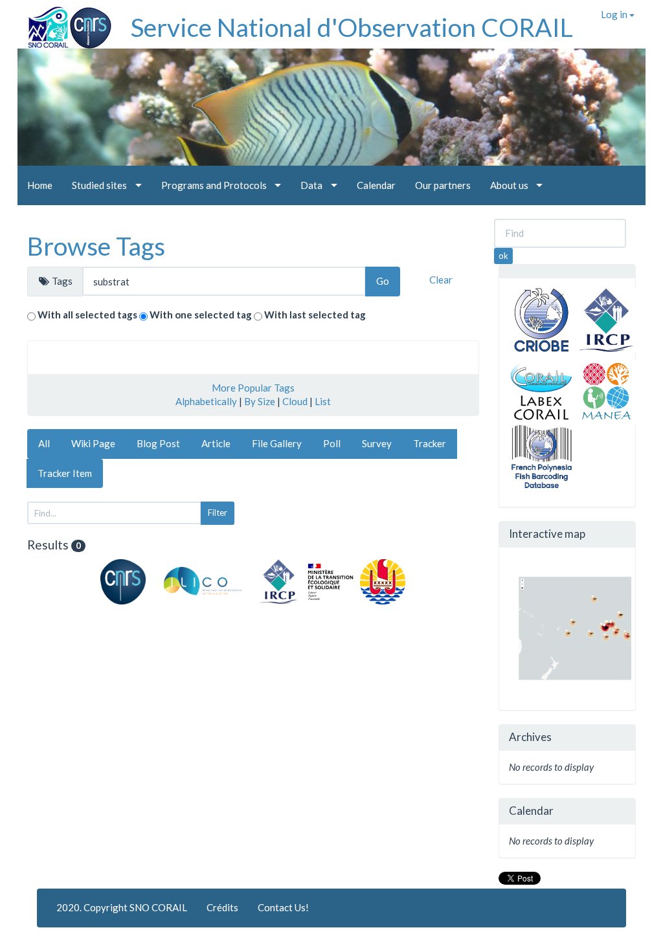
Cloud (295, 401)
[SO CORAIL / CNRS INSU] (64, 22)
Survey (377, 443)
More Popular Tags (253, 387)
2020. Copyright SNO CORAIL (121, 907)
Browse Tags (96, 246)
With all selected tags (87, 314)
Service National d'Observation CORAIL (352, 27)
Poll (332, 443)
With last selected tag (315, 314)
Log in (615, 14)
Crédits (222, 907)
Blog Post (158, 443)
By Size (259, 401)
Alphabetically (206, 401)
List (323, 401)
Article (215, 443)
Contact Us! (283, 907)
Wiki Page (93, 443)
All (44, 443)
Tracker (429, 443)
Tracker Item (65, 473)
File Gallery (277, 443)
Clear (441, 279)
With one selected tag (201, 314)
